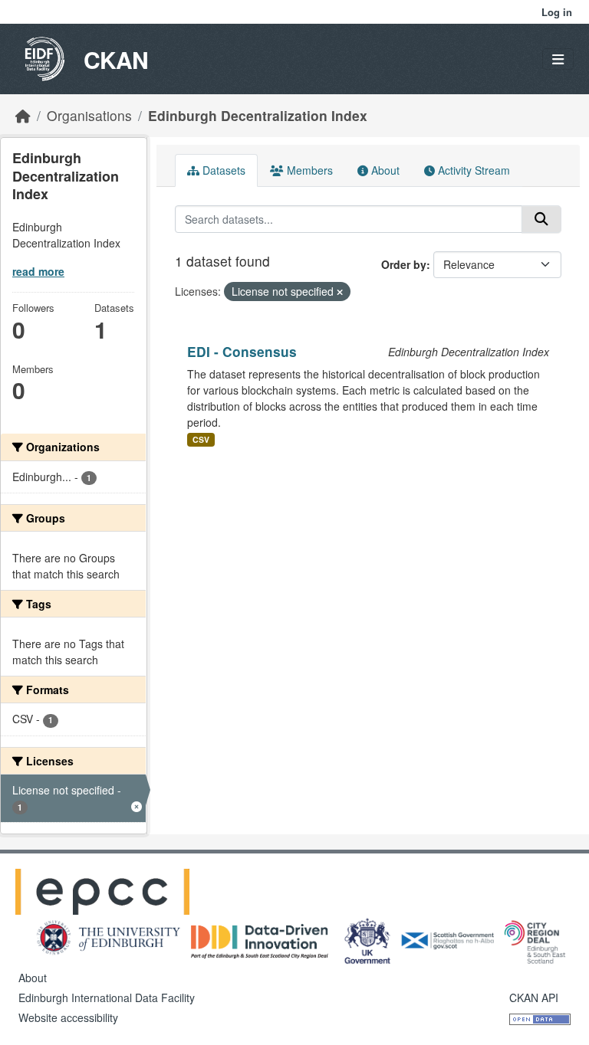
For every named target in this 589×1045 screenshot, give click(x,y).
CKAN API (533, 997)
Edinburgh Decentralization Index (257, 115)
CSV (200, 439)
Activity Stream (472, 170)
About (384, 170)
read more (38, 271)
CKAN (116, 59)
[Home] (23, 115)
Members (308, 170)
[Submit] (541, 219)
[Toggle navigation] (558, 59)
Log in (556, 12)
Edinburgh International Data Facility (106, 997)
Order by (403, 264)
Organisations (89, 115)
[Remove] (340, 292)
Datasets (222, 170)
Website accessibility (68, 1017)
